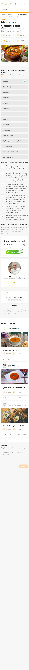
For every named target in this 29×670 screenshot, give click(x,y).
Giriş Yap (24, 4)
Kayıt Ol (19, 4)
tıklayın (3, 77)
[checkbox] (2, 166)
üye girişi (19, 452)
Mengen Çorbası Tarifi (10, 350)
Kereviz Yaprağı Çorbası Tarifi (13, 426)
